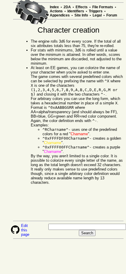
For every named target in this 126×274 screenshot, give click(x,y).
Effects (82, 7)
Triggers (96, 11)
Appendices (60, 15)
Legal (97, 15)
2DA (67, 7)
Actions (56, 11)
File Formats (102, 7)
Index (54, 7)
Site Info (81, 15)
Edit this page (25, 230)
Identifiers (75, 11)
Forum (111, 15)
